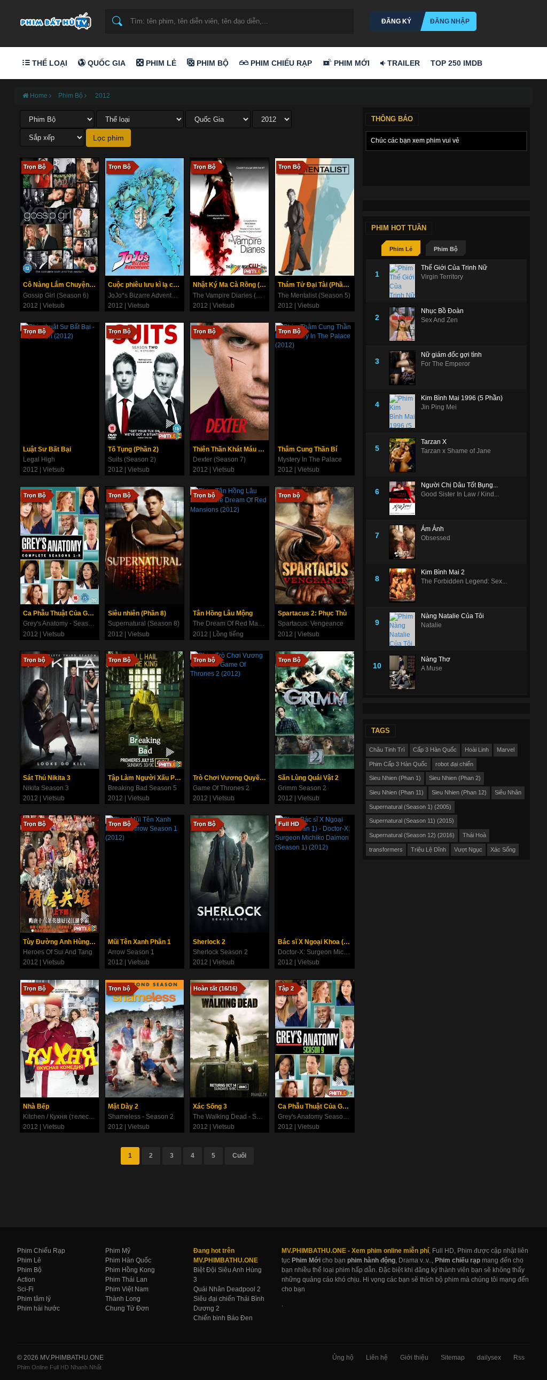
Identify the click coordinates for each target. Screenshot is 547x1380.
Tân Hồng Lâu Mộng (223, 613)
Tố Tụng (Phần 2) (133, 449)
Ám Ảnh (432, 529)
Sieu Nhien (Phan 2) (455, 778)
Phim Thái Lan (126, 1279)
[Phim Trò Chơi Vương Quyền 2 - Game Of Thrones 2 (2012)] (229, 710)
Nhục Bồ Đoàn (442, 311)
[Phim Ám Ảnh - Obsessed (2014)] (405, 542)
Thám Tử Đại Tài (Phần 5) (316, 285)
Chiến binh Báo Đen (223, 1318)
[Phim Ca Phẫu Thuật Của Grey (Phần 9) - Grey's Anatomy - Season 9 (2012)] (59, 545)
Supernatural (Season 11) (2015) (411, 820)
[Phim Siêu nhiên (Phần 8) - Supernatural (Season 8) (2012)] (144, 545)
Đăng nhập (450, 21)
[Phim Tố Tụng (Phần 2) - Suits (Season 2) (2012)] (144, 381)
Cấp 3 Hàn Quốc (435, 749)
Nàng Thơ (435, 659)
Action (26, 1279)
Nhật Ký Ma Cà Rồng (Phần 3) (231, 285)
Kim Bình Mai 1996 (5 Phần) (462, 398)
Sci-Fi (25, 1289)
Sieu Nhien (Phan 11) (396, 792)
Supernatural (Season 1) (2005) (410, 807)
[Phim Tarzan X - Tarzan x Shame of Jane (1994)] (405, 455)
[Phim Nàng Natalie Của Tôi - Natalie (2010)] (405, 629)
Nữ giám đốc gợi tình (451, 354)
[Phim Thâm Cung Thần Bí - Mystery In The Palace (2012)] (314, 381)
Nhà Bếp (36, 1106)
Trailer (402, 63)
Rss (519, 1357)
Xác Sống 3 (210, 1106)
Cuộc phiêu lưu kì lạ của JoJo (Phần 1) (146, 285)
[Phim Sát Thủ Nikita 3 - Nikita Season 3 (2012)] (59, 710)
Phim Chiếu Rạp (280, 63)
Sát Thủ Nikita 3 (47, 778)
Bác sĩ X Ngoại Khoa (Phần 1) (316, 942)
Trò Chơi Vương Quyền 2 (231, 778)
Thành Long (122, 1299)
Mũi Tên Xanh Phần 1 (139, 942)
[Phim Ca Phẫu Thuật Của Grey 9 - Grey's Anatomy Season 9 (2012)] (314, 1038)
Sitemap (453, 1357)
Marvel (505, 749)
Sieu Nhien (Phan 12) (459, 792)
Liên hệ (377, 1357)
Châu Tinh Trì (387, 749)
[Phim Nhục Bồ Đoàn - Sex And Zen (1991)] (405, 324)
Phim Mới (351, 63)
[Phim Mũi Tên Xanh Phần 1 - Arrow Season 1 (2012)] (144, 874)
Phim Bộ (211, 63)
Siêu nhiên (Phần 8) (137, 613)
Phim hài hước (38, 1308)
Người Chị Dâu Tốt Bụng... (459, 485)
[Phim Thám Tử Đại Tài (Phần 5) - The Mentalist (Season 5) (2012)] (314, 217)
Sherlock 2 (209, 942)
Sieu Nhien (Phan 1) (395, 778)
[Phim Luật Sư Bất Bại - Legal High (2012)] (59, 381)
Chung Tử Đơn (127, 1308)
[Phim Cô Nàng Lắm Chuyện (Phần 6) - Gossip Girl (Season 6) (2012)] (59, 217)
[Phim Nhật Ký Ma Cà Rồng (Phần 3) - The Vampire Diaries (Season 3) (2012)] (229, 217)
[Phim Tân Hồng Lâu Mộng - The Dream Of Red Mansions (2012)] (229, 545)
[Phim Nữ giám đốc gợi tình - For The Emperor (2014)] (405, 367)
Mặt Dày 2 (123, 1106)
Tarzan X (434, 442)
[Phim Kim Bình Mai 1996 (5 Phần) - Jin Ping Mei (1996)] (405, 411)
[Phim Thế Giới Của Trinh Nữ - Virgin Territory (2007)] (405, 280)
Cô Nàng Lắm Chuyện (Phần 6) (61, 285)
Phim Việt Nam (127, 1289)
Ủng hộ (343, 1357)
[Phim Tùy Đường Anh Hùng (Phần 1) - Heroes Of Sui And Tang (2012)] (59, 874)
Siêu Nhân (508, 792)
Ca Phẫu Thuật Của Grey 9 (316, 1106)
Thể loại (48, 63)
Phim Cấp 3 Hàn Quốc (398, 764)
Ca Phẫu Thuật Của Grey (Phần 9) (61, 613)
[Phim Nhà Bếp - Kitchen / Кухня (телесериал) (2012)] (59, 1038)
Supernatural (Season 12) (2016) (412, 835)
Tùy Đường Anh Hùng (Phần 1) (61, 942)
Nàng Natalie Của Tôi (452, 616)
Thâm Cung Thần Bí (307, 449)
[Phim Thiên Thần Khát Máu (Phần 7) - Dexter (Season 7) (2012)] (229, 381)
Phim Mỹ (117, 1250)
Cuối (239, 1155)
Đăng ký (396, 21)
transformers (386, 849)
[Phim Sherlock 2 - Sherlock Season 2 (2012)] (229, 874)
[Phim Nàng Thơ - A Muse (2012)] (405, 672)
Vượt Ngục (468, 849)
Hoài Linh (477, 749)
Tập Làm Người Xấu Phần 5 (146, 778)
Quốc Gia (105, 63)
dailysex (489, 1357)
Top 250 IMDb (456, 63)
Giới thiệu (414, 1357)
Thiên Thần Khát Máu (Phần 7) (231, 449)
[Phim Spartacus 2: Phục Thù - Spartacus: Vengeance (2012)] (314, 545)
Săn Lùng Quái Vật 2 (308, 778)
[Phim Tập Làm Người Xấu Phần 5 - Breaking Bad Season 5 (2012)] (144, 710)
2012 (101, 95)
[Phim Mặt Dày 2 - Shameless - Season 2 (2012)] (144, 1038)
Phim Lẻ (160, 63)
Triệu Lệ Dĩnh (428, 849)
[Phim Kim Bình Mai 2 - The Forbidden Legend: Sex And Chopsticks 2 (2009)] (405, 585)
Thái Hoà (474, 835)
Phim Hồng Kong (130, 1270)
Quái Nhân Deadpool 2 (227, 1289)
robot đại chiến (454, 764)
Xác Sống (502, 849)
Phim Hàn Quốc (128, 1260)
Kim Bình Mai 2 (443, 572)
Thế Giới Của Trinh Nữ (454, 267)
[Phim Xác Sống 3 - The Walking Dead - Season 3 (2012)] (229, 1038)
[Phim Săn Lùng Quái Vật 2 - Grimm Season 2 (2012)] (314, 710)
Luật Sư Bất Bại (47, 449)
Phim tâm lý (34, 1299)
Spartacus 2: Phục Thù (312, 613)
